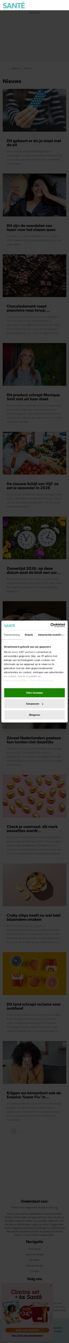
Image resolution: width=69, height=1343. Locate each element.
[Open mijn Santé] (56, 5)
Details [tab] (29, 634)
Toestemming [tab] (12, 634)
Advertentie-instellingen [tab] (52, 634)
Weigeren (34, 714)
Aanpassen (32, 703)
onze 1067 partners (24, 652)
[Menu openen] (48, 5)
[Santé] (14, 5)
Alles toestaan (34, 692)
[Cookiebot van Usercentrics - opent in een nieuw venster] (50, 625)
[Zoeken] (63, 5)
